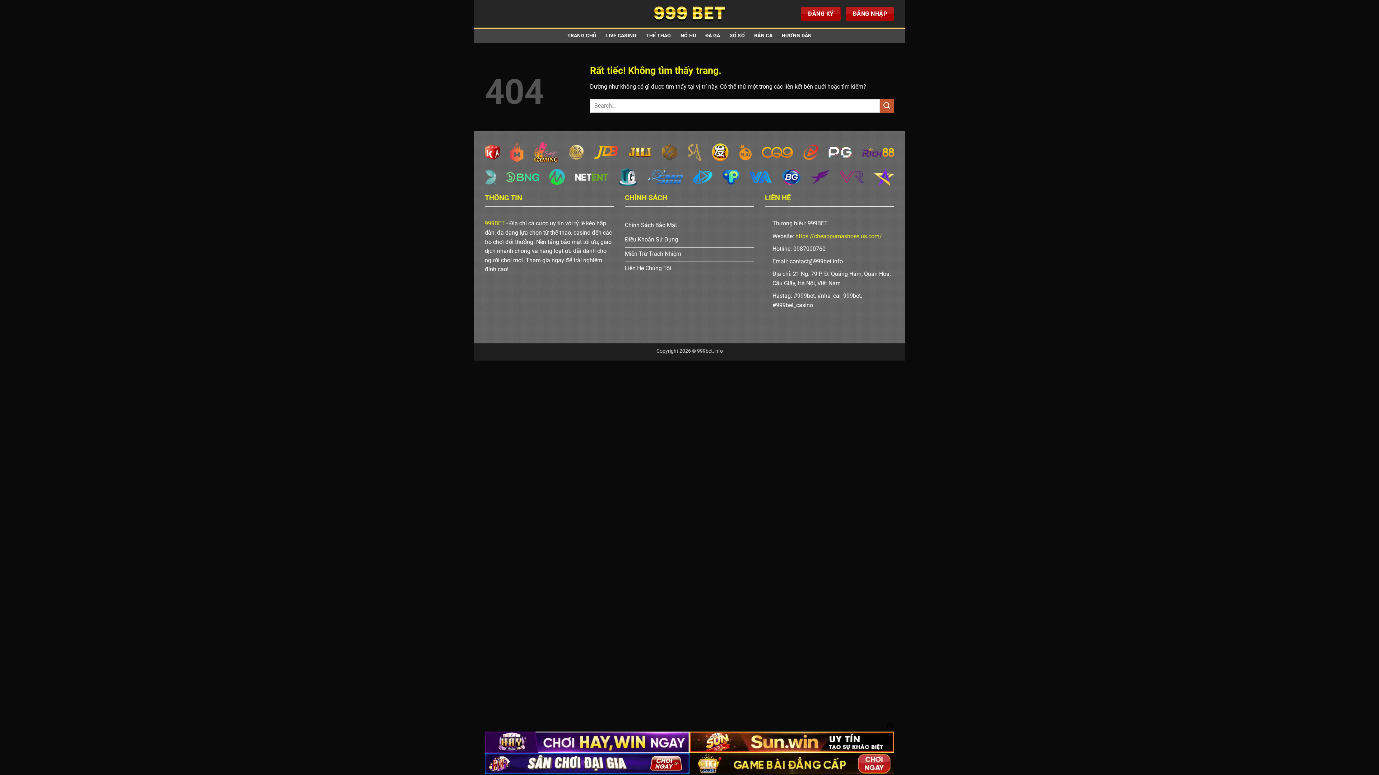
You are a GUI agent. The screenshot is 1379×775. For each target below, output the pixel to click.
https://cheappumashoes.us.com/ (838, 236)
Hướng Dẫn (797, 36)
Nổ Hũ (688, 36)
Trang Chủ (581, 36)
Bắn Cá (763, 36)
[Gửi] (887, 106)
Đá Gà (712, 36)
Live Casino (620, 36)
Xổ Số (737, 36)
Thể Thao (658, 36)
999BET (495, 223)
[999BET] (689, 14)
